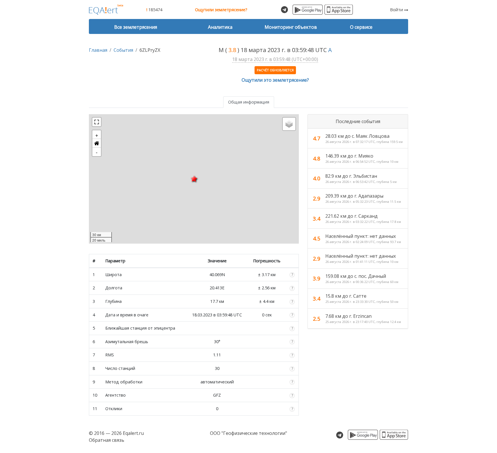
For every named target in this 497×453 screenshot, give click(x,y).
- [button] (97, 152)
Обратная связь (106, 440)
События (123, 50)
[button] (96, 143)
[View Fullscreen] (96, 122)
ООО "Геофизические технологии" (248, 433)
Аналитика (220, 27)
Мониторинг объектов (291, 27)
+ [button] (96, 134)
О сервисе (361, 27)
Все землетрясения (135, 27)
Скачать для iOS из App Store (338, 10)
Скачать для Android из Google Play (308, 10)
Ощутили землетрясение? (221, 9)
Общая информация (248, 102)
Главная (98, 50)
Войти (397, 9)
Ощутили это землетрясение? (275, 80)
